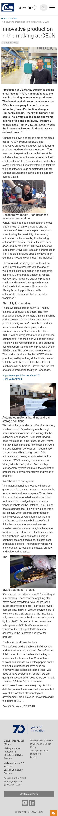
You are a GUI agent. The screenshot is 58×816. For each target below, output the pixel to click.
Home (4, 18)
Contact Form (30, 793)
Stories (13, 18)
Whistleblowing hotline (41, 740)
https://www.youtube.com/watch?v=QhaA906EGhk (21, 377)
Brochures (35, 753)
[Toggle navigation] (52, 7)
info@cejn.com (14, 781)
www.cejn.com (14, 784)
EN (24, 7)
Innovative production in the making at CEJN (26, 21)
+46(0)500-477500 (16, 777)
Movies (33, 757)
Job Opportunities (39, 750)
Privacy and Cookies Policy (40, 745)
